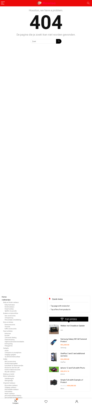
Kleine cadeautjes (9, 376)
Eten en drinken (8, 322)
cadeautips (6, 300)
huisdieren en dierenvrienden (14, 365)
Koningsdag (9, 344)
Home (4, 297)
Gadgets (6, 348)
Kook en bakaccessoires (12, 370)
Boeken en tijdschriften (10, 313)
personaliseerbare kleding (13, 395)
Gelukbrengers (9, 378)
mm (61, 330)
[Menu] (3, 3)
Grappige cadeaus (10, 387)
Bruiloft (7, 335)
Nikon (62, 389)
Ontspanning (9, 318)
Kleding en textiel (8, 374)
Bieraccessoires (10, 324)
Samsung (63, 348)
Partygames (9, 346)
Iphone (62, 374)
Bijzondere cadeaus (11, 385)
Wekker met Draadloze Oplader (72, 326)
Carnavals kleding (10, 337)
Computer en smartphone (13, 352)
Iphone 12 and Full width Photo (72, 368)
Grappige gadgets (10, 355)
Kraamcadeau (9, 309)
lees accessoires (10, 316)
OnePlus (63, 362)
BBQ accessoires (10, 361)
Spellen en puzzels (11, 311)
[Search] (88, 3)
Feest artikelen (8, 331)
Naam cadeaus (10, 393)
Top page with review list (60, 306)
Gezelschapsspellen (11, 363)
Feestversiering (9, 340)
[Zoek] (58, 41)
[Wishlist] (46, 401)
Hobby (5, 359)
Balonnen (8, 333)
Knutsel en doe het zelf (12, 367)
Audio (7, 350)
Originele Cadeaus (9, 383)
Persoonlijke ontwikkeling (13, 320)
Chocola (7, 327)
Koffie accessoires (11, 329)
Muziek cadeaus (10, 372)
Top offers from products (60, 309)
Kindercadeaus (9, 307)
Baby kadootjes (10, 305)
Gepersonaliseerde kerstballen (14, 342)
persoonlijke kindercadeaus (13, 398)
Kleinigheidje (9, 380)
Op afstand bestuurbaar (12, 357)
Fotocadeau (8, 391)
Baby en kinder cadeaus (11, 302)
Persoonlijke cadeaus (12, 389)
